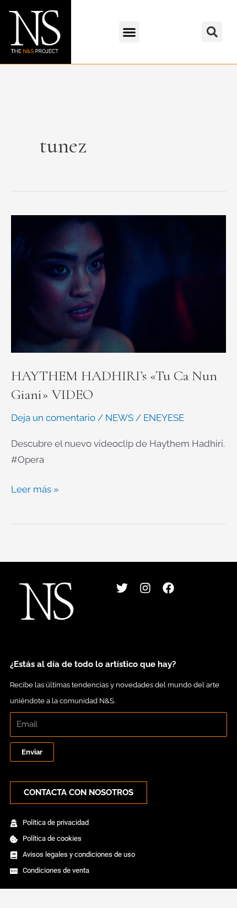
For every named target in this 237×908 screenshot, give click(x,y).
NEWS (119, 417)
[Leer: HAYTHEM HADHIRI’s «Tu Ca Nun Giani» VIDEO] (118, 282)
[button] (129, 31)
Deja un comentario (53, 417)
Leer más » (35, 488)
